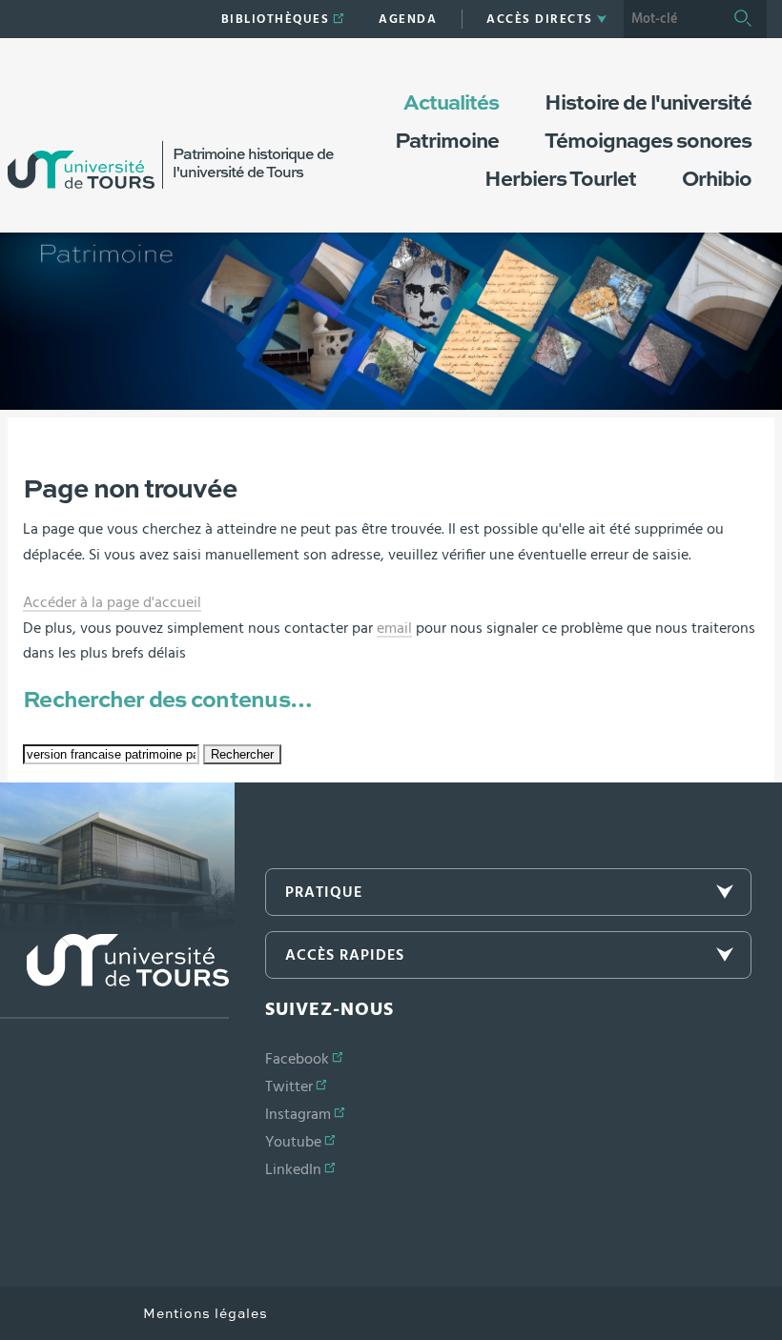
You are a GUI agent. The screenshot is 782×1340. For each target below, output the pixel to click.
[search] (671, 19)
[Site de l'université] (114, 976)
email (394, 628)
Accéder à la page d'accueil (112, 602)
